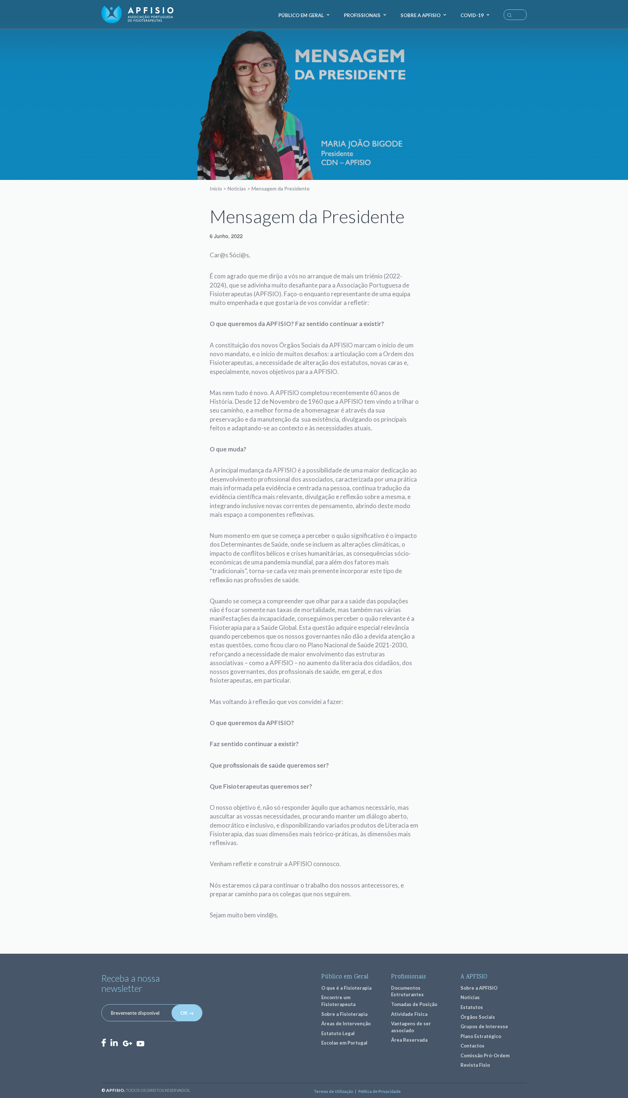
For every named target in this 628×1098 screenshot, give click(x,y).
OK (184, 1013)
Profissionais (362, 15)
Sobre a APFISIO (420, 15)
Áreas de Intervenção (346, 1023)
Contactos (472, 1046)
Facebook (103, 1042)
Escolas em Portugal (344, 1043)
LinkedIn (114, 1042)
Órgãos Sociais (477, 1017)
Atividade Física (409, 1014)
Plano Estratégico (480, 1036)
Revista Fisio (475, 1065)
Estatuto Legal (338, 1033)
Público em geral (301, 15)
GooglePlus (127, 1043)
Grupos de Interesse (484, 1026)
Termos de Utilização (333, 1091)
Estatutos (471, 1007)
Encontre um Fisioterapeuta (338, 1000)
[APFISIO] (137, 14)
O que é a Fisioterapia (346, 988)
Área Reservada (409, 1040)
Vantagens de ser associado (411, 1027)
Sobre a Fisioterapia (344, 1014)
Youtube (140, 1043)
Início (216, 188)
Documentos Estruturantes (407, 991)
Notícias (237, 188)
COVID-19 (472, 15)
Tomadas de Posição (414, 1004)
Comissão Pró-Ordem (485, 1055)
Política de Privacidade (379, 1091)
